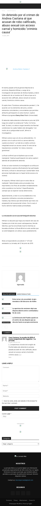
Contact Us (32, 500)
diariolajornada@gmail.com (24, 480)
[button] (3, 6)
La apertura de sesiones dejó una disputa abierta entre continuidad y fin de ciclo (25, 310)
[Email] (23, 262)
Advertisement (23, 500)
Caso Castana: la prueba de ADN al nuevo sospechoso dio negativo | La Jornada (22, 339)
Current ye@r (6, 414)
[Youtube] (28, 493)
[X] (14, 262)
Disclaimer (9, 500)
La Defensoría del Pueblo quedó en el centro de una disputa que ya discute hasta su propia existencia (25, 320)
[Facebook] (10, 262)
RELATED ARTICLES (9, 294)
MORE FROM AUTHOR (24, 294)
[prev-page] (3, 327)
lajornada (20, 285)
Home (3, 10)
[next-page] (6, 327)
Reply (10, 357)
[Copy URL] (36, 262)
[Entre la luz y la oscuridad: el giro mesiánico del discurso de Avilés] (6, 301)
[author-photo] (20, 282)
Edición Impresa (11, 10)
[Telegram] (32, 262)
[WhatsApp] (18, 262)
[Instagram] (18, 493)
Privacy (16, 500)
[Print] (27, 262)
